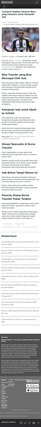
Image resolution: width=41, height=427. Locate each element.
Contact (19, 380)
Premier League (8, 56)
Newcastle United (11, 227)
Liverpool (8, 224)
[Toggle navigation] (37, 2)
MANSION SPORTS (8, 422)
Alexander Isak (30, 227)
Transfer (19, 224)
